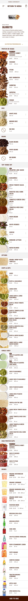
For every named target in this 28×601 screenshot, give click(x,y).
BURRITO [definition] (7, 27)
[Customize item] (25, 55)
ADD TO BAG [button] (14, 598)
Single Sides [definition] (6, 351)
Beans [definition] (4, 136)
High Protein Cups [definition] (8, 441)
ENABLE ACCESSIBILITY (14, 1)
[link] (15, 6)
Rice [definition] (3, 108)
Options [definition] (4, 255)
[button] (25, 55)
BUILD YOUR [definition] (5, 25)
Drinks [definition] (4, 469)
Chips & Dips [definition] (6, 268)
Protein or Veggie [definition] (8, 49)
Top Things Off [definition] (7, 165)
